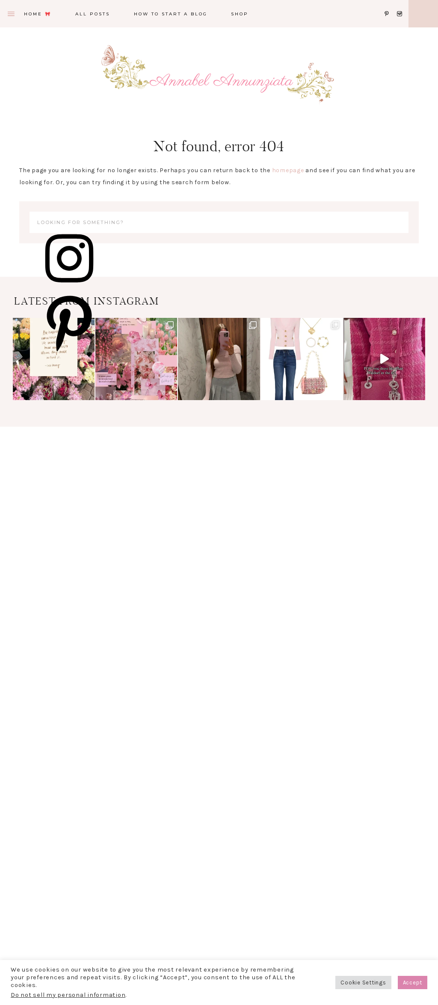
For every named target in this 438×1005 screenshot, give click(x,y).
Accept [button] (413, 982)
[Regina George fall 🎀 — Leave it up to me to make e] (219, 359)
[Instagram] (401, 3)
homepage (288, 170)
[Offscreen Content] (11, 14)
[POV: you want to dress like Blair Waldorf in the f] (384, 359)
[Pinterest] (389, 3)
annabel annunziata (219, 81)
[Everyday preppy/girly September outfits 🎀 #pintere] (302, 359)
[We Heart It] (382, 3)
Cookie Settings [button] (363, 982)
